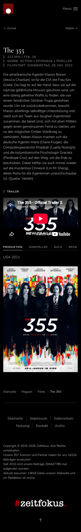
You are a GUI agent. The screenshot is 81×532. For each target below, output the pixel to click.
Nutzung (22, 425)
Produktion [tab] (12, 247)
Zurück (11, 28)
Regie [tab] (73, 247)
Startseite (15, 418)
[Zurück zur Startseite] (8, 8)
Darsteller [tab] (38, 247)
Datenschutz (63, 418)
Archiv (60, 425)
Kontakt (42, 425)
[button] (70, 8)
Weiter (69, 28)
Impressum (38, 418)
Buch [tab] (58, 247)
